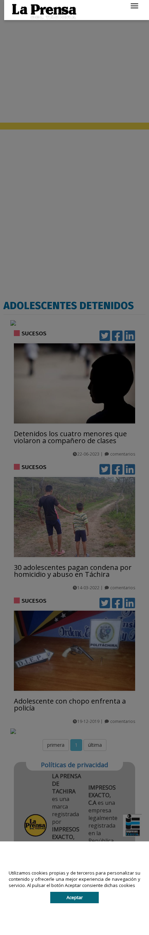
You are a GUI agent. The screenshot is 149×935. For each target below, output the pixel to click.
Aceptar (75, 897)
